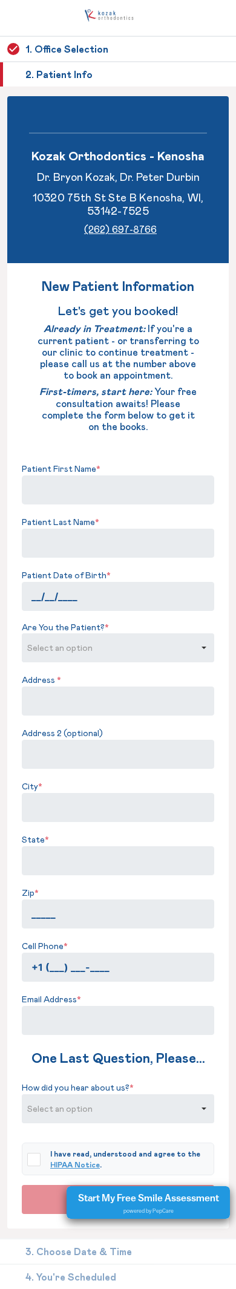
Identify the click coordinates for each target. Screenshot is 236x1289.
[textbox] (118, 489)
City (32, 786)
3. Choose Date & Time (78, 1251)
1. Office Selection (66, 48)
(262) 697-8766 (120, 229)
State (35, 839)
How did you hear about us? (78, 1087)
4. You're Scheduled (70, 1276)
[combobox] (108, 647)
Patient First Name (61, 468)
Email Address (51, 999)
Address (41, 679)
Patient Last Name (60, 522)
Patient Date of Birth (66, 575)
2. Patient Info (59, 74)
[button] (204, 647)
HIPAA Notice (75, 1164)
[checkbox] (34, 1159)
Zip (30, 892)
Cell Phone (45, 946)
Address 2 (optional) (62, 733)
